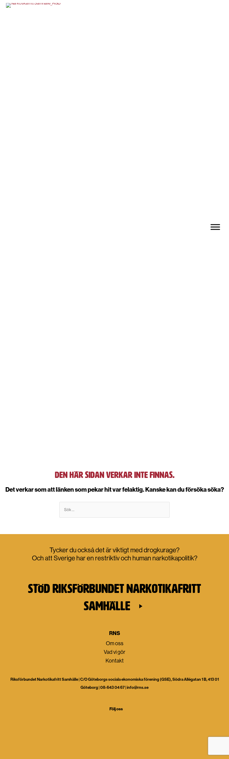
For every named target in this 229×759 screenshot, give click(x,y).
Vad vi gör (114, 651)
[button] (114, 597)
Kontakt (115, 660)
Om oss (114, 643)
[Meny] (215, 227)
